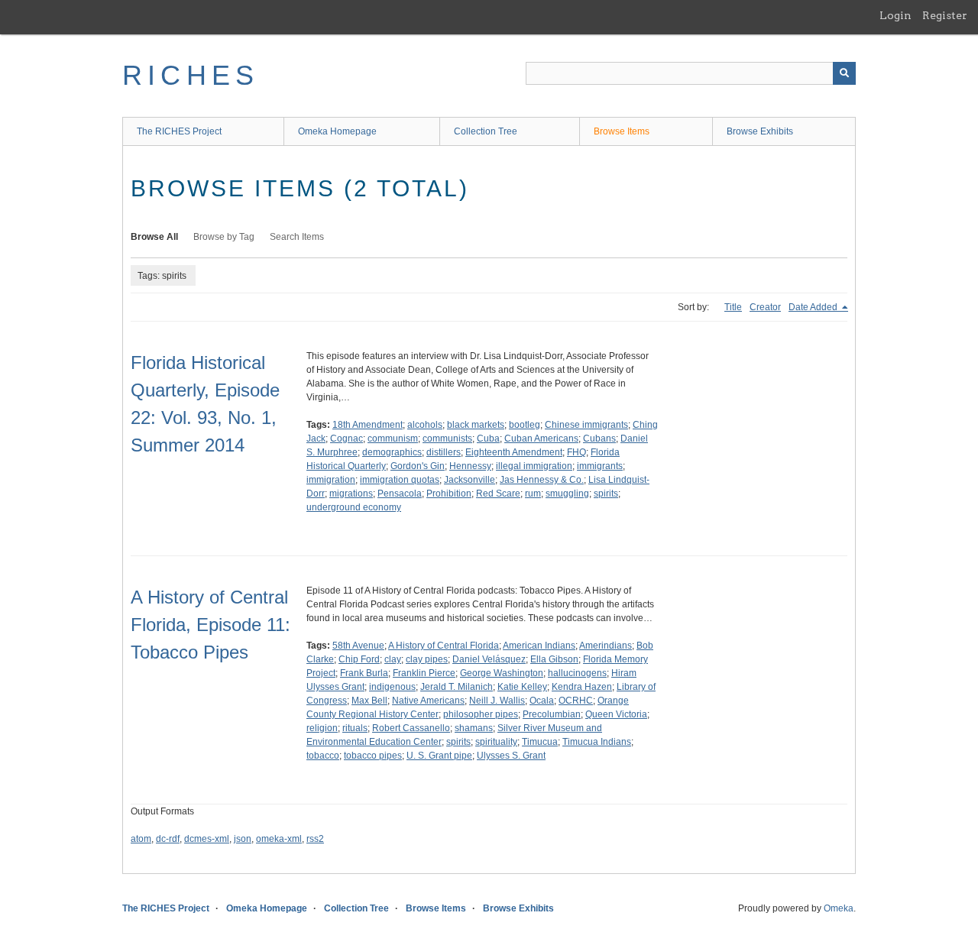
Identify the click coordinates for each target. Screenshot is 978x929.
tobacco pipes (373, 755)
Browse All (154, 236)
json (242, 839)
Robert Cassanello (411, 728)
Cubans (599, 438)
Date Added (814, 307)
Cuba (488, 438)
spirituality (496, 741)
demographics (392, 452)
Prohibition (448, 493)
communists (447, 438)
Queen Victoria (616, 714)
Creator (765, 307)
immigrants (600, 466)
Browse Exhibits (760, 131)
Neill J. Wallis (497, 700)
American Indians (539, 645)
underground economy (353, 507)
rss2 (315, 839)
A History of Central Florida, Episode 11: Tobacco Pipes (210, 624)
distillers (443, 452)
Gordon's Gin (417, 466)
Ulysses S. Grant (511, 755)
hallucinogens (577, 673)
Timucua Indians (596, 741)
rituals (355, 728)
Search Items (297, 236)
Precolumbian (552, 714)
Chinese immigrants (586, 424)
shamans (474, 728)
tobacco (322, 755)
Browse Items (621, 131)
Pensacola (399, 493)
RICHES (190, 75)
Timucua (540, 741)
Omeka (838, 908)
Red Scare (498, 493)
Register (944, 15)
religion (322, 728)
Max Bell (369, 700)
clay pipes (427, 659)
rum (533, 493)
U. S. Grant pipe (439, 755)
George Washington (501, 673)
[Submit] (844, 73)
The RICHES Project (179, 131)
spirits (606, 493)
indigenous (392, 686)
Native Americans (428, 700)
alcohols (424, 424)
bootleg (524, 424)
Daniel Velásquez (489, 659)
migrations (351, 493)
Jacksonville (469, 479)
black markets (475, 424)
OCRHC (576, 700)
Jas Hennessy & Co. (542, 479)
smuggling (567, 493)
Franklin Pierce (424, 673)
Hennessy (470, 466)
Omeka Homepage (337, 131)
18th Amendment (367, 424)
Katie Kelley (522, 686)
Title (733, 307)
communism (393, 438)
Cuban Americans (541, 438)
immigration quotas (399, 479)
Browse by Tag (223, 236)
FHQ (576, 452)
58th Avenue (358, 645)
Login (895, 15)
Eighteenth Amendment (513, 452)
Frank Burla (364, 673)
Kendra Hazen (582, 686)
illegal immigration (534, 466)
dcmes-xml (206, 839)
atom (141, 839)
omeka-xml (279, 839)
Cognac (346, 438)
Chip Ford (359, 659)
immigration (330, 479)
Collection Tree (485, 131)
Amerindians (605, 645)
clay (392, 659)
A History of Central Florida (443, 645)
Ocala (541, 700)
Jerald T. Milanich (456, 686)
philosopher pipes (480, 714)
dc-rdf (168, 839)
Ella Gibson (554, 659)
